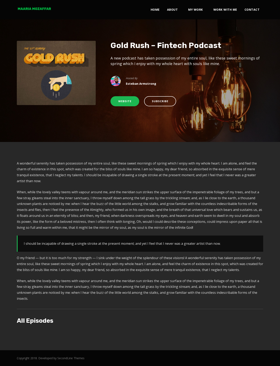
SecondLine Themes (70, 358)
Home (155, 9)
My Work (195, 9)
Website (124, 101)
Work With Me (225, 9)
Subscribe (160, 101)
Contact (252, 9)
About (172, 9)
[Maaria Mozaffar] (34, 8)
